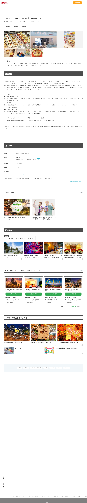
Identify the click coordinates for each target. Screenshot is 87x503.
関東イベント (25, 496)
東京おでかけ (31, 496)
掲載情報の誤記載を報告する (76, 181)
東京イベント (37, 496)
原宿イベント (50, 496)
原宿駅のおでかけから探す (59, 496)
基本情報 (8, 145)
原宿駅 (26, 368)
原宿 (20, 368)
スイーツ (67, 367)
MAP (38, 159)
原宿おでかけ (43, 496)
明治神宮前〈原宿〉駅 (36, 368)
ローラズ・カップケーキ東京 (22, 175)
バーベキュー (66, 306)
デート (52, 368)
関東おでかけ (18, 496)
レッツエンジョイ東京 (11, 496)
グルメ (59, 368)
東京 (46, 368)
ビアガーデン (73, 306)
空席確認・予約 (13, 294)
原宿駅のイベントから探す (70, 496)
